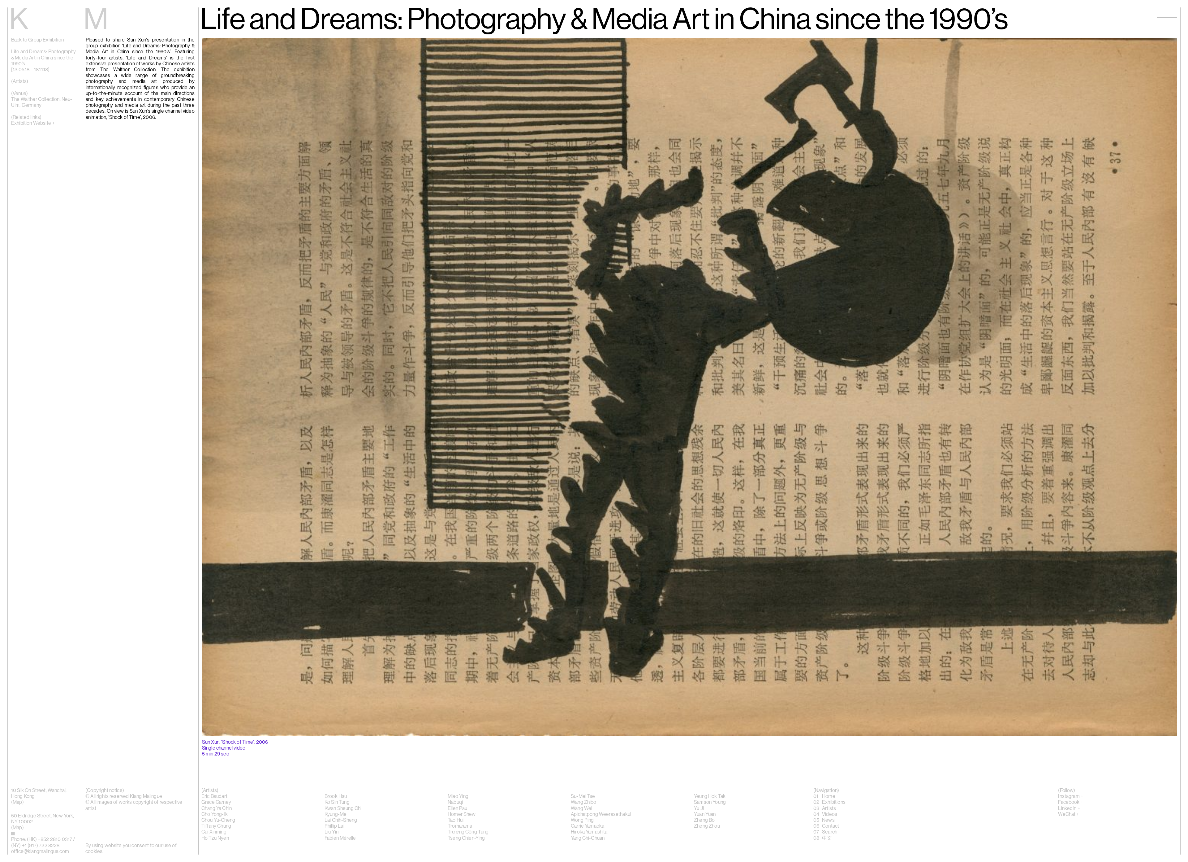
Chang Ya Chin (216, 808)
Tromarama (460, 826)
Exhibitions (834, 802)
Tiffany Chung (216, 826)
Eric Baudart (214, 796)
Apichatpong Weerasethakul (601, 814)
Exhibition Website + (33, 123)
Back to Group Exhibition (37, 39)
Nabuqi (455, 802)
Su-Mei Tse (583, 796)
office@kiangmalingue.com (40, 851)
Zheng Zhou (707, 826)
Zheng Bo (704, 820)
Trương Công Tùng (468, 831)
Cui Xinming (213, 831)
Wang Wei (581, 808)
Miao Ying (458, 796)
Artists (829, 808)
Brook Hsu (336, 796)
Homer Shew (462, 814)
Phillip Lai (334, 826)
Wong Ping (582, 820)
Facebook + (1070, 802)
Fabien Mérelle (340, 838)
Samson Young (710, 802)
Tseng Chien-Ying (466, 838)
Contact (830, 826)
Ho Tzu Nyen (215, 838)
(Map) (17, 827)
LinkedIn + (1069, 808)
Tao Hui (455, 820)
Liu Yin (331, 831)
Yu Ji (699, 808)
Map (17, 802)
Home (828, 796)
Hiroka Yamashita (589, 831)
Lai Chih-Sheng (341, 820)
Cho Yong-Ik (214, 814)
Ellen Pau (457, 808)
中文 (827, 838)
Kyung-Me (335, 814)
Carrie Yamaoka (587, 826)
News (828, 820)
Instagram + (1070, 796)
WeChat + (1068, 814)
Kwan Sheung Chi (343, 808)
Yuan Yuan (705, 814)
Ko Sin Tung (337, 802)
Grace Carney (216, 802)
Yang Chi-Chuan (588, 838)
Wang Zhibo (583, 802)
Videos (829, 814)
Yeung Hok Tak (709, 796)
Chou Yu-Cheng (218, 820)
